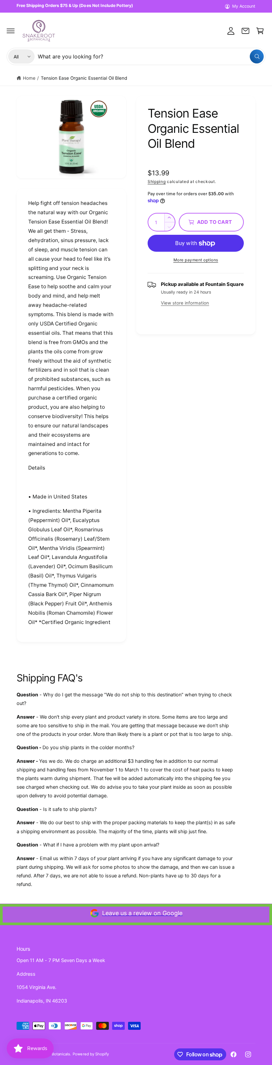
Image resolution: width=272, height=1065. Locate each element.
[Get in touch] (245, 31)
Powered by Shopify (90, 1054)
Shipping (157, 181)
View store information (185, 303)
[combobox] (150, 56)
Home (29, 78)
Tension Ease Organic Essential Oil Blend (84, 78)
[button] (10, 31)
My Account (243, 6)
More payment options (195, 259)
